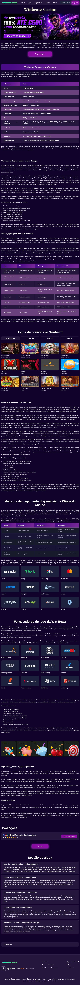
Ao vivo (29, 338)
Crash (48, 338)
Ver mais (40, 846)
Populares (9, 338)
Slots (68, 338)
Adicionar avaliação (69, 836)
